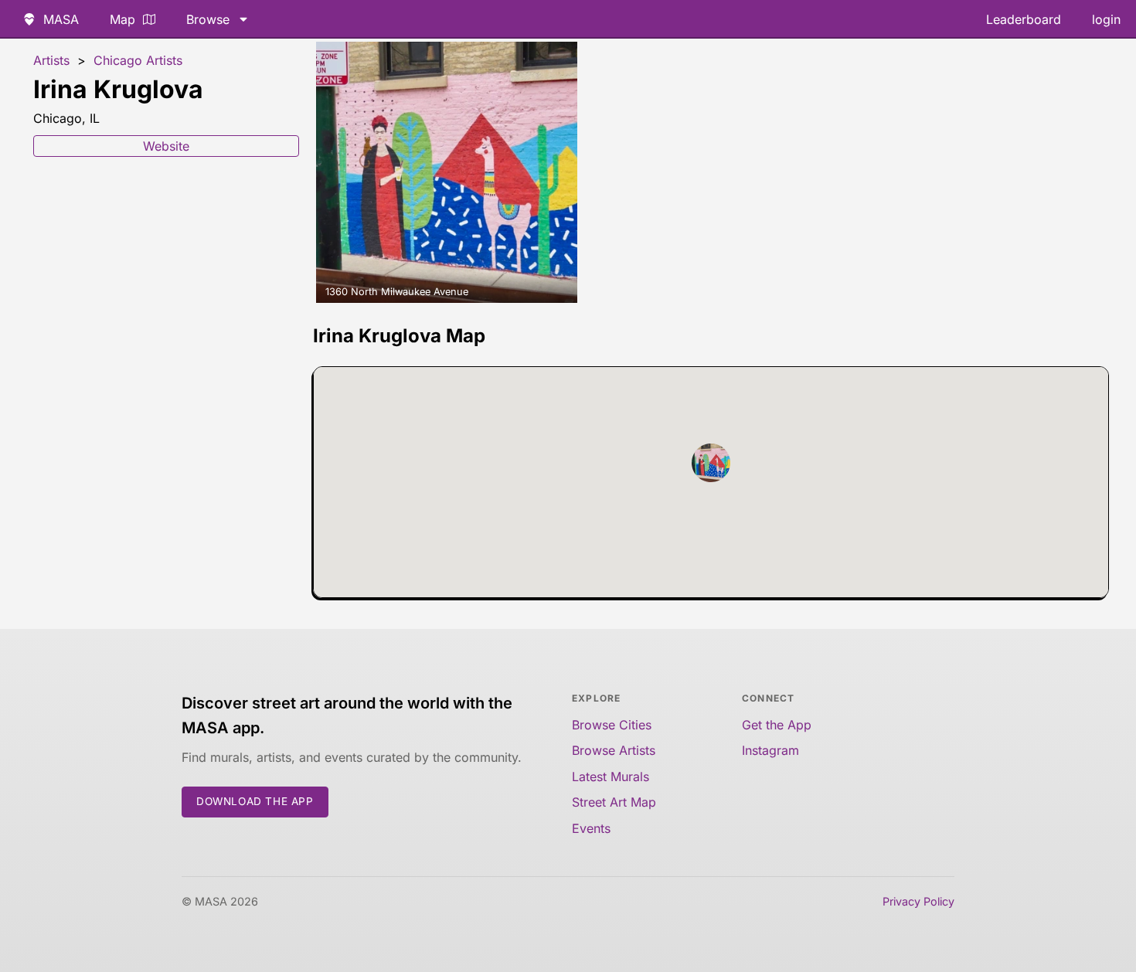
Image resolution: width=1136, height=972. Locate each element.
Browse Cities (611, 724)
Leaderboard (1023, 19)
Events (591, 828)
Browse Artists (613, 750)
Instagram (770, 750)
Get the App (776, 724)
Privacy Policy (918, 901)
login (1106, 19)
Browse (208, 19)
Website (166, 146)
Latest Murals (610, 776)
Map (122, 19)
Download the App (255, 801)
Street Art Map (614, 802)
